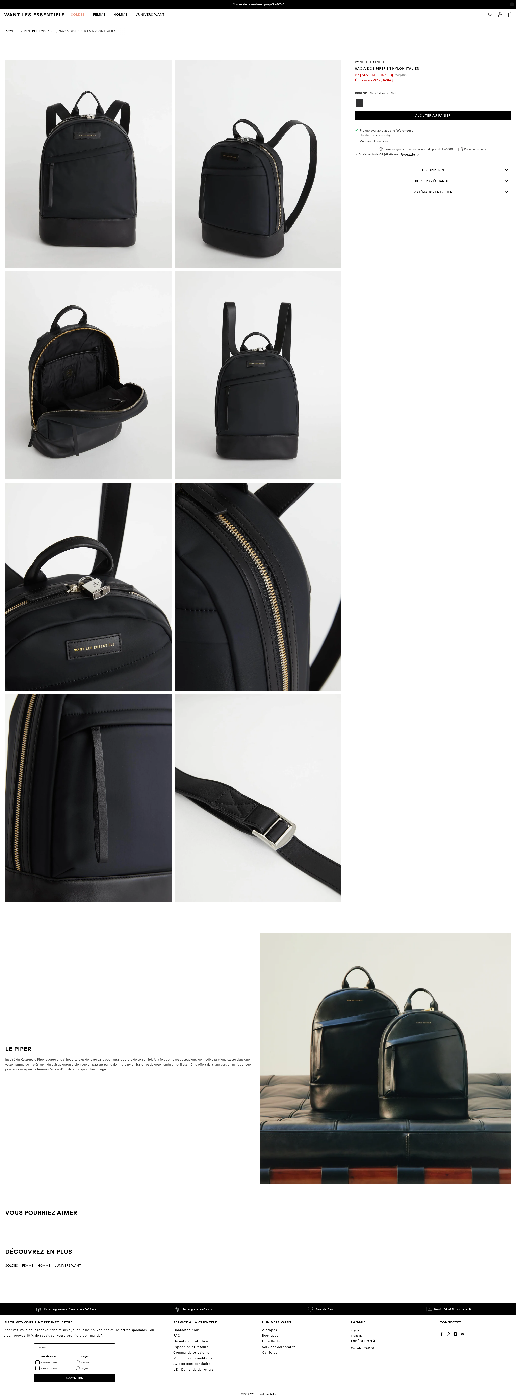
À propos (269, 1330)
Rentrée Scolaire (39, 31)
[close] (512, 4)
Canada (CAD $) (363, 1348)
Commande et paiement (193, 1352)
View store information (374, 141)
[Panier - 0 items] (510, 14)
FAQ (176, 1335)
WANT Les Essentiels (370, 62)
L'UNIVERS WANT (150, 14)
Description (433, 170)
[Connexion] (500, 14)
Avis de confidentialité (191, 1364)
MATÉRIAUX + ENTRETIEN (433, 192)
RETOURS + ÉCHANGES (433, 181)
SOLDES (78, 14)
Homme (120, 14)
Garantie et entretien (190, 1341)
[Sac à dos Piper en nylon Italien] (88, 164)
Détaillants (271, 1341)
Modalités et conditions (192, 1358)
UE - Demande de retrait (193, 1369)
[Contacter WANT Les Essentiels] (463, 1335)
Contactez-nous (186, 1330)
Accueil (12, 31)
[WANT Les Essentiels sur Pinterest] (449, 1335)
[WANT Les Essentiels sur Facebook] (442, 1335)
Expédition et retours (190, 1347)
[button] (433, 154)
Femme (99, 14)
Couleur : (376, 93)
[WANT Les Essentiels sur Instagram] (456, 1335)
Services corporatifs (278, 1347)
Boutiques (270, 1335)
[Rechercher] (490, 14)
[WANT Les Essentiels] (34, 15)
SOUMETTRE (74, 1377)
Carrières (269, 1352)
